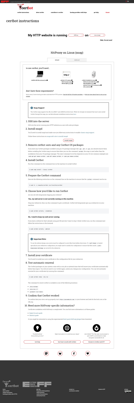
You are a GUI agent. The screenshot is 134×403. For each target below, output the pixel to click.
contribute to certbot (57, 12)
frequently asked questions (43, 391)
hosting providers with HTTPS (78, 12)
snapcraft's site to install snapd (57, 136)
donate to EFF (101, 389)
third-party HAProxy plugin (72, 319)
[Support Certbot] (87, 354)
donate (108, 12)
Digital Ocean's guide (35, 313)
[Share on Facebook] (73, 354)
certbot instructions (23, 12)
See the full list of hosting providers (73, 94)
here (74, 114)
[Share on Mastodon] (46, 354)
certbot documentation (42, 394)
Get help (37, 342)
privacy (126, 389)
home (4, 389)
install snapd (68, 140)
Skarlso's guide (34, 315)
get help (96, 12)
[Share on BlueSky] (60, 354)
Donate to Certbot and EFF (96, 342)
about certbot (40, 12)
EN (128, 1)
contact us (71, 389)
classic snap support (87, 133)
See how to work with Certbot (67, 342)
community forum (41, 395)
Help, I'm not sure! (106, 40)
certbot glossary (40, 392)
